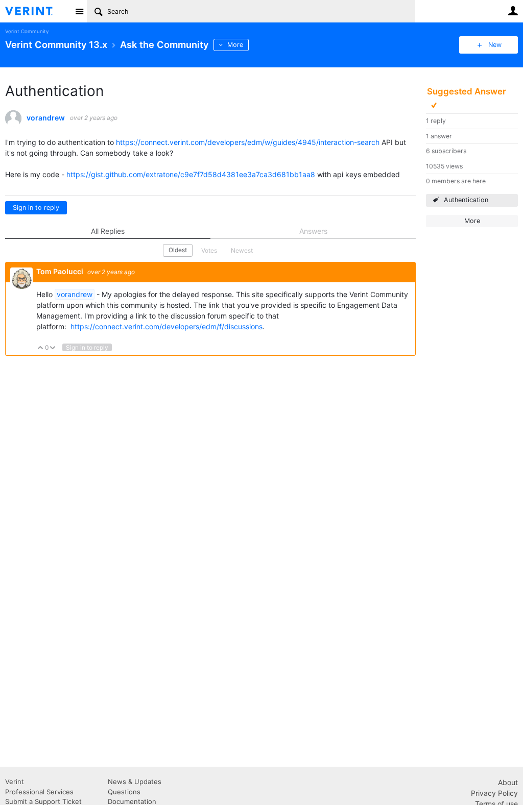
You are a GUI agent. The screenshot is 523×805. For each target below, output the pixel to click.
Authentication (466, 200)
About (508, 782)
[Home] (37, 11)
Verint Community (27, 31)
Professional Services (39, 792)
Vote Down (53, 348)
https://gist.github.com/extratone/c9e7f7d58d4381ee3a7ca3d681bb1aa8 (190, 174)
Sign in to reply (36, 207)
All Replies (108, 231)
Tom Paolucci (60, 271)
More (235, 44)
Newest (242, 250)
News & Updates (134, 781)
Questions (124, 792)
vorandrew (46, 118)
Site (79, 11)
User (513, 11)
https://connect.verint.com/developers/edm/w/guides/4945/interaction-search (247, 142)
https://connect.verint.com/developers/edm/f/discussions (166, 326)
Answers (313, 231)
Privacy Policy (494, 793)
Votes (209, 250)
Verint (14, 781)
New (495, 44)
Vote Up (40, 348)
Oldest (178, 250)
